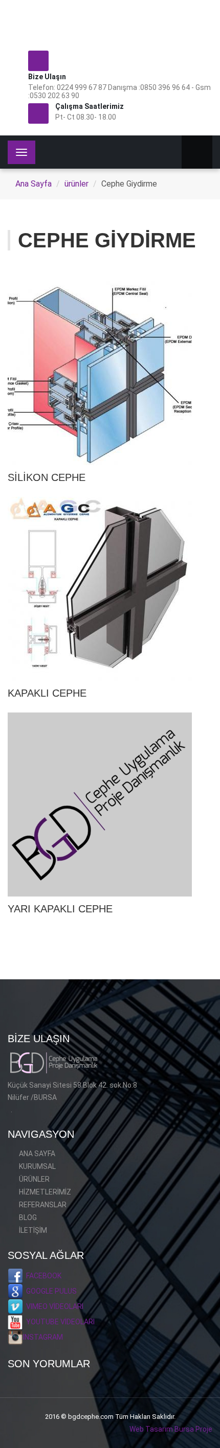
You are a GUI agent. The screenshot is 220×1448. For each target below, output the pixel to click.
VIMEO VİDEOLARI (53, 1306)
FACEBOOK (42, 1276)
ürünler (76, 184)
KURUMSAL (37, 1166)
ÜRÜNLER (34, 1179)
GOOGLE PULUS (50, 1291)
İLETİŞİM (33, 1230)
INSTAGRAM (43, 1337)
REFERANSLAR (43, 1205)
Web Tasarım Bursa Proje (170, 1429)
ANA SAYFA (37, 1154)
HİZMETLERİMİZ (45, 1192)
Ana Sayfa (33, 184)
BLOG (28, 1217)
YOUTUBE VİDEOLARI (59, 1322)
